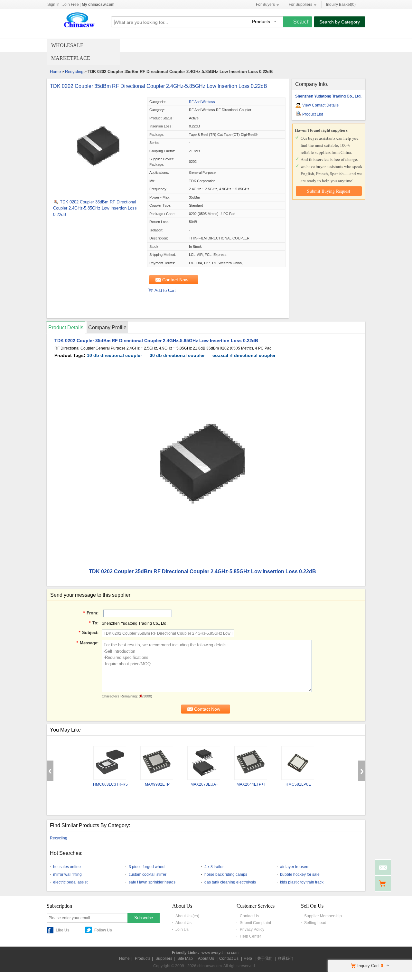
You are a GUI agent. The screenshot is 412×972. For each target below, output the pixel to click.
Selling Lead (315, 923)
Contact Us (249, 916)
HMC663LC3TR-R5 (110, 784)
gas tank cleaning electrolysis (230, 882)
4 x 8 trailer (214, 867)
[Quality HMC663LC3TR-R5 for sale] (110, 763)
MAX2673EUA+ (204, 784)
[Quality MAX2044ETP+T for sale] (251, 763)
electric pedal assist (70, 882)
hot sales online (67, 867)
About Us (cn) (187, 916)
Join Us (182, 929)
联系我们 (285, 958)
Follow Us (103, 930)
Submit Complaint (255, 923)
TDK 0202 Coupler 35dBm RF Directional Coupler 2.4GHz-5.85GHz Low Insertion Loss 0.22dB (158, 86)
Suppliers (163, 958)
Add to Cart (165, 290)
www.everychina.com (220, 952)
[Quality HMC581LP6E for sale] (298, 763)
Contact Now (175, 279)
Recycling (74, 71)
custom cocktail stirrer (147, 874)
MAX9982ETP (157, 784)
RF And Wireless (202, 102)
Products (142, 958)
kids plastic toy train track (301, 882)
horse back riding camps (225, 874)
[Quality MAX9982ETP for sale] (157, 763)
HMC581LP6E (298, 784)
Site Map (185, 958)
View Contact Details (320, 105)
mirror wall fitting (67, 874)
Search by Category (339, 21)
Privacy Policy (252, 929)
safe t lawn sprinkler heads (152, 882)
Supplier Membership (323, 916)
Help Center (250, 936)
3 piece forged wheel (147, 867)
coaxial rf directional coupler (244, 355)
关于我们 (265, 958)
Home (55, 71)
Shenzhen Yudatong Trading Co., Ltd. (328, 96)
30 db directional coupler (177, 355)
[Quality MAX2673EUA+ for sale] (204, 763)
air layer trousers (294, 867)
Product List (312, 114)
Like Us (63, 930)
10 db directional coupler (114, 355)
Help (248, 958)
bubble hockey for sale (300, 874)
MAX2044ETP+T (251, 784)
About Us (183, 923)
